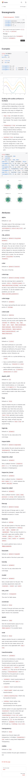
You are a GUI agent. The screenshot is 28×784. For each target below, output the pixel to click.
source (22, 40)
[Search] (21, 2)
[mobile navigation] (25, 2)
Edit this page (6, 761)
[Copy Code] (22, 21)
